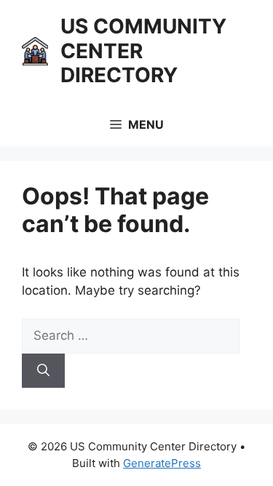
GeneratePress (162, 463)
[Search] (43, 371)
